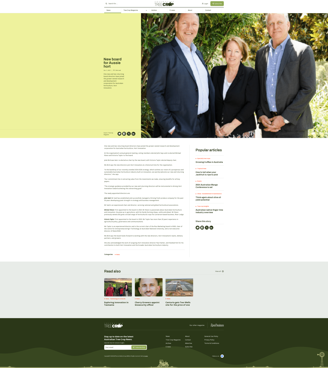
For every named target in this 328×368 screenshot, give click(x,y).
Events (199, 181)
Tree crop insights (203, 206)
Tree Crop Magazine (173, 340)
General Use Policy (211, 336)
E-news (172, 10)
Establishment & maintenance (212, 193)
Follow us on (215, 356)
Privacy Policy (209, 340)
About (190, 10)
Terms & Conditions (211, 343)
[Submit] (106, 3)
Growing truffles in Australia (209, 162)
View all (218, 271)
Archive (154, 10)
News (109, 10)
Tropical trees (201, 168)
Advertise (188, 343)
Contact (208, 10)
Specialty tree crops (203, 158)
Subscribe (188, 347)
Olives (199, 193)
